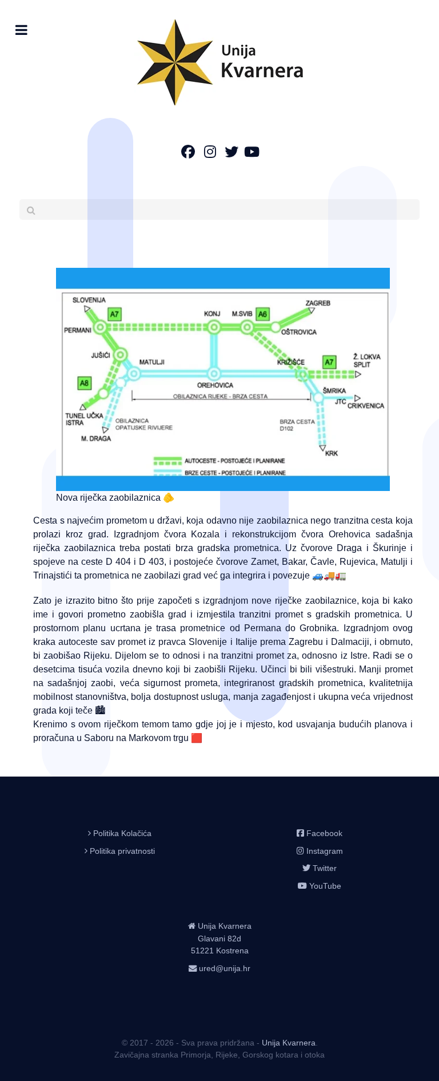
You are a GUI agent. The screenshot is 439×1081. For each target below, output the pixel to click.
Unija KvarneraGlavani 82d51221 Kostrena (221, 938)
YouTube (325, 885)
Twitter (325, 868)
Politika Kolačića (122, 833)
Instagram (324, 851)
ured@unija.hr (224, 968)
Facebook (324, 833)
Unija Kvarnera (289, 1042)
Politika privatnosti (122, 851)
